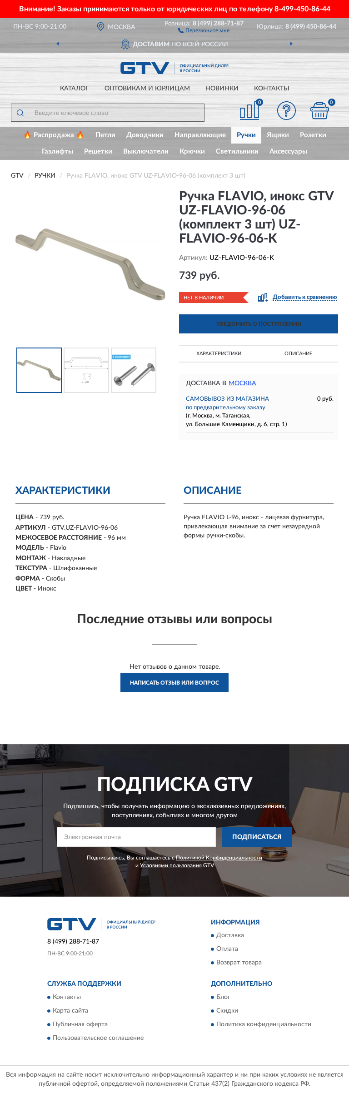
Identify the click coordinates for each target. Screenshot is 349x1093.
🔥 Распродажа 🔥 (54, 135)
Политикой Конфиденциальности (219, 857)
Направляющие (200, 135)
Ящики (278, 135)
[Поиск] (20, 113)
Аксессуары (288, 151)
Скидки (227, 1011)
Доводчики (145, 135)
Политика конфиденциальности (263, 1024)
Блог (223, 997)
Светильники (237, 151)
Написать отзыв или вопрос (174, 683)
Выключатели (146, 151)
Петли (105, 135)
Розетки (313, 135)
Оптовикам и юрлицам (147, 88)
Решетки (98, 151)
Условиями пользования (171, 865)
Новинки (222, 88)
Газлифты (57, 151)
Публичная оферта (80, 1024)
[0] (320, 110)
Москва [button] (242, 383)
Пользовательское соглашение (98, 1038)
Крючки (192, 151)
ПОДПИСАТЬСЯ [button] (257, 837)
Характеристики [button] (218, 353)
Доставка (230, 936)
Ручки (246, 135)
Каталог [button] (74, 88)
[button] (203, 30)
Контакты (271, 88)
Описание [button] (298, 353)
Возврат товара (239, 963)
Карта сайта (70, 1011)
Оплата (227, 949)
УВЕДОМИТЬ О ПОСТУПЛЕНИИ (258, 324)
